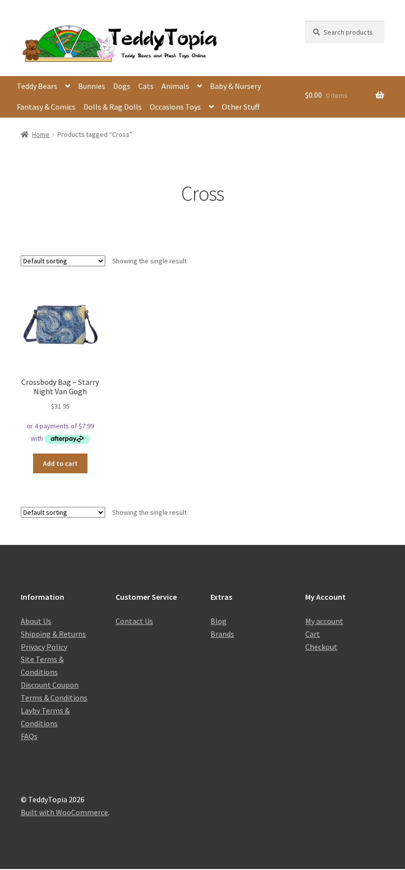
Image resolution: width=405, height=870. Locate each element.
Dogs (121, 86)
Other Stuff (240, 107)
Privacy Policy (44, 647)
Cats (146, 86)
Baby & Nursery (235, 86)
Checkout (321, 647)
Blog (218, 621)
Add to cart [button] (60, 463)
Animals (175, 86)
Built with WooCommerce (64, 812)
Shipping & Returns (53, 634)
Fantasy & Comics (46, 107)
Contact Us (134, 621)
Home (40, 134)
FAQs (29, 736)
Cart (312, 634)
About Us (36, 621)
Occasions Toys (175, 107)
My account (324, 621)
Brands (222, 634)
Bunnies (91, 86)
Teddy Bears (37, 86)
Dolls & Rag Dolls (112, 107)
